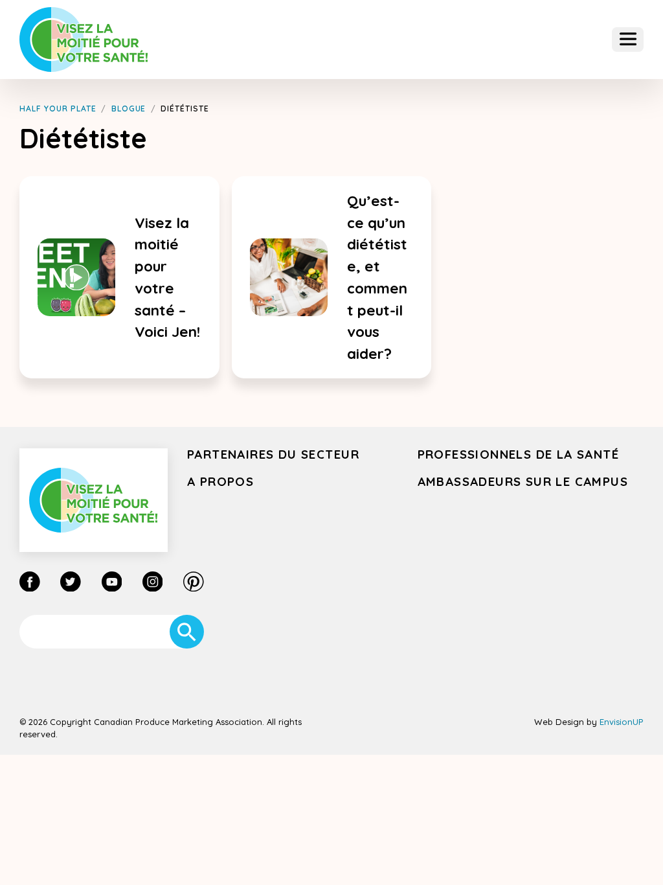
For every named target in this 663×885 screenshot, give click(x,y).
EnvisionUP (622, 722)
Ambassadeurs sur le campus (523, 481)
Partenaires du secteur (273, 454)
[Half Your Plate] (83, 39)
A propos (220, 481)
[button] (628, 39)
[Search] (187, 632)
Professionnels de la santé (519, 454)
